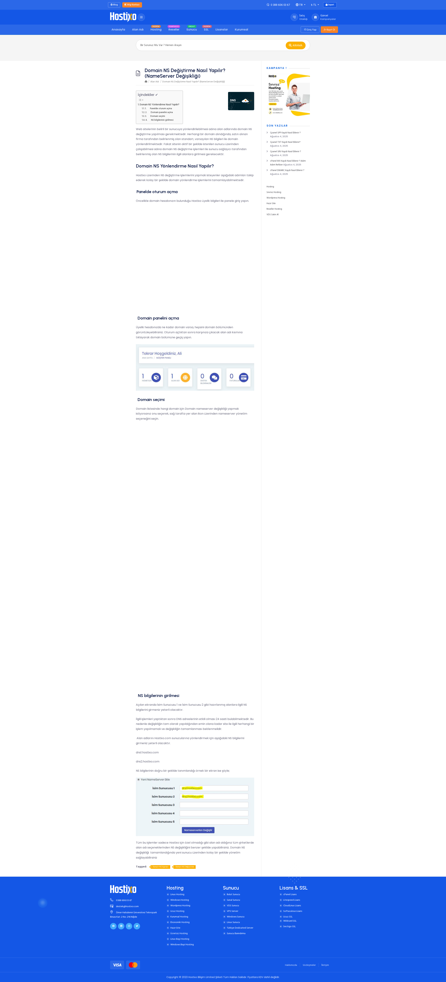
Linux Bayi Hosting (179, 939)
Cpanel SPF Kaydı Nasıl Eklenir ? (285, 133)
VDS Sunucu (233, 905)
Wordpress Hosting (276, 198)
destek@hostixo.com (127, 906)
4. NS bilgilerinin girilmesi (159, 120)
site (145, 129)
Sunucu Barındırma (236, 933)
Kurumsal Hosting (179, 917)
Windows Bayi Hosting (182, 944)
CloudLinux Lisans (292, 905)
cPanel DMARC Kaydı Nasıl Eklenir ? (287, 170)
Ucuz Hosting (177, 911)
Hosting (270, 187)
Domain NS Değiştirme (184, 866)
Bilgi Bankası (133, 4)
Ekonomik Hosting (180, 922)
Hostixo (141, 175)
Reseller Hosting (274, 209)
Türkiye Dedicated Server (240, 928)
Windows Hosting (179, 900)
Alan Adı (154, 82)
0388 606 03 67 (124, 900)
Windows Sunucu (235, 917)
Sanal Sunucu (233, 900)
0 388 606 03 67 (280, 5)
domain (242, 129)
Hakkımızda (291, 965)
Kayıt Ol (330, 29)
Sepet (331, 4)
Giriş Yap (311, 29)
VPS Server (232, 911)
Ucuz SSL (288, 917)
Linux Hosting (177, 894)
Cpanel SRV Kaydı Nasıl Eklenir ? (285, 151)
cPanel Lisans (290, 894)
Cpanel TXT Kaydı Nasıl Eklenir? (285, 142)
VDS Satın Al (273, 214)
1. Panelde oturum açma (158, 108)
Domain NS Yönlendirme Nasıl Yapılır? (159, 105)
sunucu (220, 144)
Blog (115, 4)
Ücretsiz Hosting (179, 933)
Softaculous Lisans (292, 911)
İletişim (325, 965)
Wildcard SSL (290, 921)
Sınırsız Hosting (274, 192)
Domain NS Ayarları (160, 866)
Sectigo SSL (289, 926)
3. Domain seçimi (155, 116)
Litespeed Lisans (291, 900)
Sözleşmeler (309, 965)
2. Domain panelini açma (159, 112)
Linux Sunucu (233, 922)
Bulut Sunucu (233, 894)
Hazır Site (271, 203)
